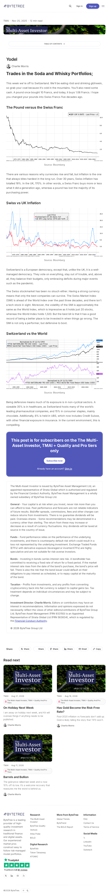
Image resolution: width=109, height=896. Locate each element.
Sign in (68, 468)
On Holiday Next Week (18, 707)
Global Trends (63, 819)
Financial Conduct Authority (31, 620)
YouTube (87, 845)
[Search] (70, 6)
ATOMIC (34, 856)
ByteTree (15, 890)
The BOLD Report (65, 827)
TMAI (6, 20)
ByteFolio (34, 848)
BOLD (32, 838)
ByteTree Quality (37, 826)
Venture (33, 830)
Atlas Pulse (35, 834)
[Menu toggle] (103, 6)
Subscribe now (54, 460)
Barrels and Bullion (16, 777)
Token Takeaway (38, 852)
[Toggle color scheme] (25, 890)
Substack (87, 849)
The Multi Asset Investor (37, 820)
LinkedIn (87, 841)
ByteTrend (61, 823)
